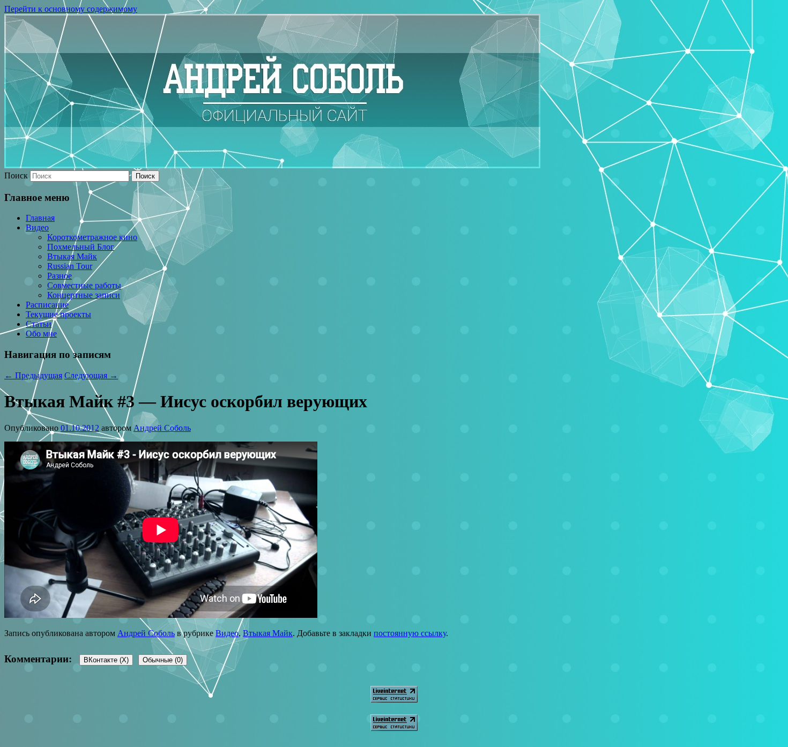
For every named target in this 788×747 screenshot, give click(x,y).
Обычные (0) (163, 660)
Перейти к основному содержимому (70, 8)
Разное (59, 275)
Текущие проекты (58, 314)
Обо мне (41, 333)
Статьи (38, 323)
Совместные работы (84, 285)
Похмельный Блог (80, 246)
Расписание (47, 304)
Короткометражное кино (92, 237)
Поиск (16, 175)
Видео (37, 227)
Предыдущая (33, 375)
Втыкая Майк (72, 256)
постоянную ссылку (410, 633)
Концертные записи (83, 295)
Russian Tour (69, 266)
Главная (40, 217)
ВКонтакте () (106, 660)
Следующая (91, 375)
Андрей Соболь (162, 427)
